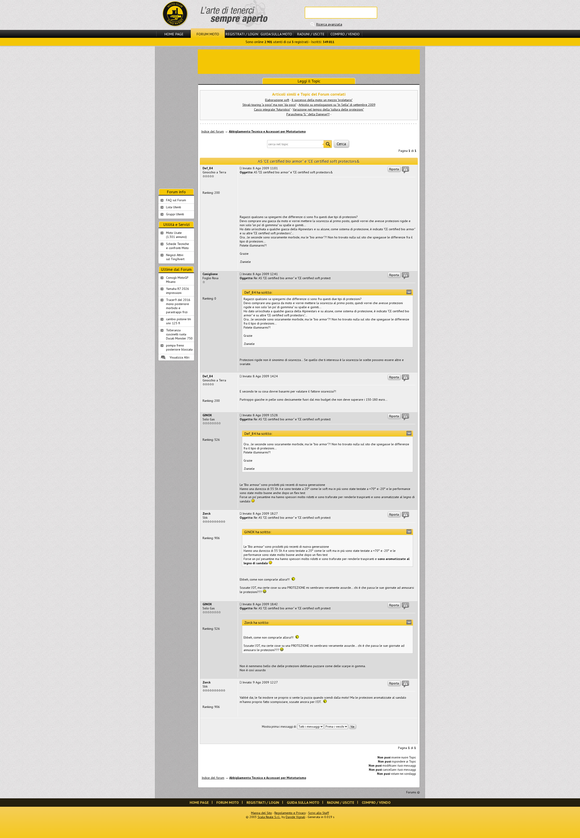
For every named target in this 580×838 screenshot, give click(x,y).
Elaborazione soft (277, 100)
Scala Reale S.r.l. (269, 817)
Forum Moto (207, 34)
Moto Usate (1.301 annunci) (176, 235)
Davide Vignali (295, 817)
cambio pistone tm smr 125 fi (178, 321)
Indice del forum (212, 131)
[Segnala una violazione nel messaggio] (405, 170)
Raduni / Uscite (310, 34)
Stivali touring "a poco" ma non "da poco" (269, 105)
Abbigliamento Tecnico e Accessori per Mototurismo (267, 131)
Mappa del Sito (261, 813)
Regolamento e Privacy (290, 813)
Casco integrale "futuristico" (272, 109)
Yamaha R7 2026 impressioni (177, 291)
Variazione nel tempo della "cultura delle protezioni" (328, 109)
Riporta (394, 169)
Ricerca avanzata (329, 24)
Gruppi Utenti (175, 214)
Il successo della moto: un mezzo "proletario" (322, 100)
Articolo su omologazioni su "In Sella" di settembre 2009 (337, 105)
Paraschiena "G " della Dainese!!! (308, 114)
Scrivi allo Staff (318, 813)
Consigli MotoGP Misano (177, 280)
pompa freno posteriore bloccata (179, 347)
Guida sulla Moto (276, 34)
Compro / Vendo (345, 34)
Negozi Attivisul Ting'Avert (175, 257)
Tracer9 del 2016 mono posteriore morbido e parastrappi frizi (178, 306)
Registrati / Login (241, 34)
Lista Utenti (173, 207)
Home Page (174, 34)
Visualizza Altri (179, 357)
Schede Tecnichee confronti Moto (177, 246)
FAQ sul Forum (176, 200)
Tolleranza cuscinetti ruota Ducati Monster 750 (179, 334)
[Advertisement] (308, 61)
